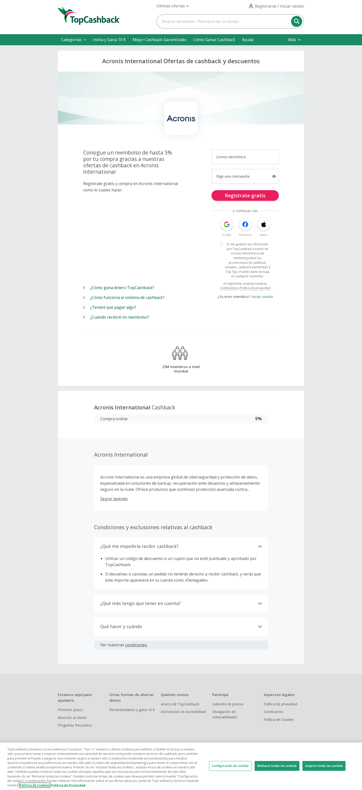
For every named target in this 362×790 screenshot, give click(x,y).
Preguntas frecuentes (75, 725)
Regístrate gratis (245, 195)
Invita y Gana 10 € (109, 39)
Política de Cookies (279, 719)
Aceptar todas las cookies (324, 766)
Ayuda (247, 39)
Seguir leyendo (114, 498)
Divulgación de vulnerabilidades (225, 714)
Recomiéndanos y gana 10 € (132, 709)
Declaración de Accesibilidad (183, 711)
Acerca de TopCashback (180, 704)
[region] (181, 766)
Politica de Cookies (34, 785)
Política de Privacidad (68, 785)
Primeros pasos (70, 709)
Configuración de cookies (230, 766)
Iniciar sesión (262, 296)
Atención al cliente (72, 717)
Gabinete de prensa (227, 704)
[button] (172, 6)
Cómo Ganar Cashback (214, 39)
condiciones (228, 288)
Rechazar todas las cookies (277, 766)
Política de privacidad (255, 288)
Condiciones (273, 711)
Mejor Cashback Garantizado (159, 39)
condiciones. (136, 645)
